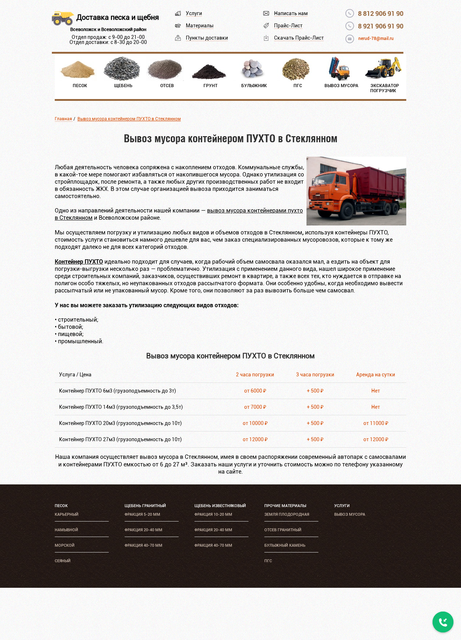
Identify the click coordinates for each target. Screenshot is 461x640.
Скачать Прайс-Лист (299, 38)
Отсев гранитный (282, 530)
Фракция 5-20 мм (142, 514)
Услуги (194, 13)
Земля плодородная (286, 514)
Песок (61, 506)
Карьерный (67, 514)
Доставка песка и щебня (117, 17)
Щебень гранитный (145, 506)
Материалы (200, 25)
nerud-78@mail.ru (376, 38)
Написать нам (291, 13)
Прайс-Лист (288, 25)
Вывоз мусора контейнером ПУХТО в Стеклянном (129, 118)
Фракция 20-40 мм (143, 530)
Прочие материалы (285, 506)
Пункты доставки (207, 38)
